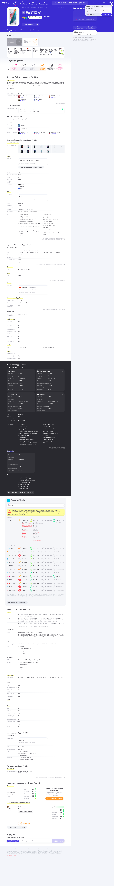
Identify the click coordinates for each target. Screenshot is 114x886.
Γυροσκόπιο (10, 336)
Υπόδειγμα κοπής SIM (39, 636)
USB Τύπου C (10, 693)
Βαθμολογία (10, 285)
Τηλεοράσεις (33, 4)
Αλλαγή (106, 14)
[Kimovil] (6, 2)
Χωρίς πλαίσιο (46, 231)
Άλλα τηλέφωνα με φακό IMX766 (56, 447)
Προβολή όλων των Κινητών (29, 7)
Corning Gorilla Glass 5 (48, 223)
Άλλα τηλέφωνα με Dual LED (57, 448)
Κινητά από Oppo (60, 103)
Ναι (19, 420)
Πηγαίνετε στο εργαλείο (16, 602)
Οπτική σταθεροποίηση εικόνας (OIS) (29, 433)
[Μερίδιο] (64, 8)
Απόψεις (27, 30)
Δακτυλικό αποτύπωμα (10, 322)
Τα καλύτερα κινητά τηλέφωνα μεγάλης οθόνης (53, 238)
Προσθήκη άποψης (55, 798)
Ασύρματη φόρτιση (24, 751)
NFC (8, 708)
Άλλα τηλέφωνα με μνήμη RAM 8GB (56, 280)
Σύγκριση (36, 30)
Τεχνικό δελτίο (18, 30)
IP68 (19, 179)
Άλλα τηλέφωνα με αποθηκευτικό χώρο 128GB (53, 309)
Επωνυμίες (40, 7)
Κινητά (15, 4)
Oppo (46, 7)
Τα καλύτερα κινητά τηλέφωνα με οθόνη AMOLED (52, 239)
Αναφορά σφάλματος (11, 855)
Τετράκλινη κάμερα (24, 429)
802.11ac (48, 644)
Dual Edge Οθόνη (47, 221)
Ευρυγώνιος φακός (45, 371)
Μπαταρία (10, 735)
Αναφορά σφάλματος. (12, 598)
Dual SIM (20, 632)
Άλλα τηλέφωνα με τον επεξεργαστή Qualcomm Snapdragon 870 (49, 264)
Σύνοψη (9, 30)
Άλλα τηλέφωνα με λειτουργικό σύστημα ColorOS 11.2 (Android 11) (49, 777)
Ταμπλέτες (23, 4)
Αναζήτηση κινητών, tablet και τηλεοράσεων (70, 3)
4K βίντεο (22, 424)
